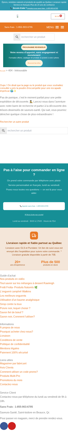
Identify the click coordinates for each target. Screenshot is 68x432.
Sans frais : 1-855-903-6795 (18, 27)
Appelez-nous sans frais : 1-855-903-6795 (42, 8)
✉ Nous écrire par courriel (34, 214)
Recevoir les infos (34, 63)
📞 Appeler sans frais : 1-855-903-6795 (34, 206)
